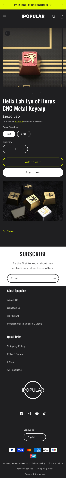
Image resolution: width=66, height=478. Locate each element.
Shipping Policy (16, 346)
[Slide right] (41, 93)
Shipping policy (45, 469)
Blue (24, 133)
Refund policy (38, 463)
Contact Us (14, 307)
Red (9, 133)
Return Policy (15, 354)
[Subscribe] (55, 278)
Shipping (19, 121)
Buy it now (33, 172)
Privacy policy (56, 463)
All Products (14, 369)
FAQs (10, 362)
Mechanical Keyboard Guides (24, 323)
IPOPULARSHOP (20, 463)
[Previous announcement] (4, 5)
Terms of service (25, 469)
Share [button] (10, 231)
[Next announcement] (62, 5)
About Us (12, 300)
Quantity (7, 142)
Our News (13, 315)
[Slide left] (25, 93)
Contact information (35, 474)
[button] (4, 17)
